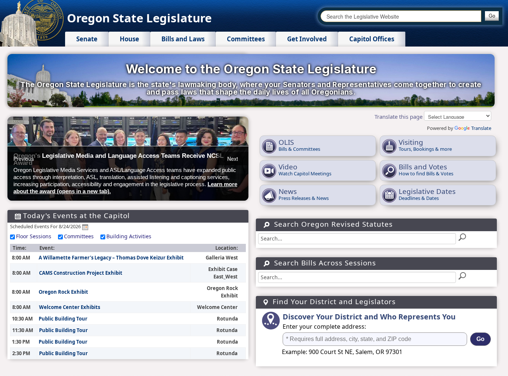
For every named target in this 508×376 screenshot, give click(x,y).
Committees (79, 236)
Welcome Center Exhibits (69, 307)
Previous (23, 158)
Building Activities (128, 236)
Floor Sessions (33, 236)
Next (232, 158)
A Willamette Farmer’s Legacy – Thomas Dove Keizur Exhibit (111, 257)
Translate (481, 128)
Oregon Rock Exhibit (63, 292)
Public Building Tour (63, 318)
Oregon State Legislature (139, 18)
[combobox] (401, 16)
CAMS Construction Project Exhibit (80, 273)
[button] (492, 16)
